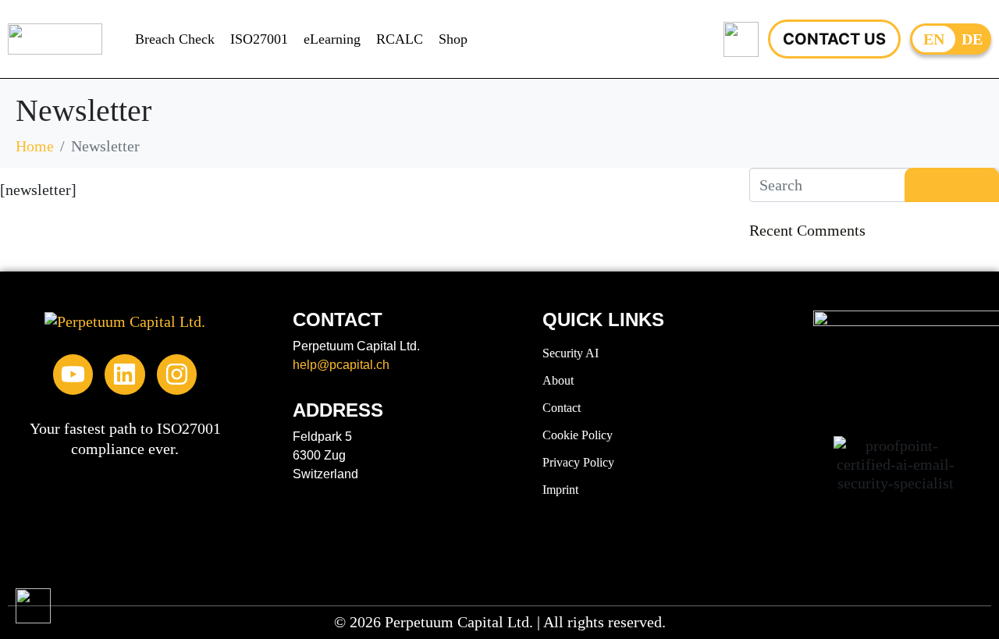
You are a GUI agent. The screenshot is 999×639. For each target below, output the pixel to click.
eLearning (332, 39)
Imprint (560, 489)
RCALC (399, 39)
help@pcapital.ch (341, 364)
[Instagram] (177, 374)
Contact (561, 407)
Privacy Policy (578, 462)
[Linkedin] (124, 374)
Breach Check (175, 39)
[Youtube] (73, 374)
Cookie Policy (577, 435)
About (558, 380)
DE (972, 39)
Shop (453, 39)
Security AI (570, 353)
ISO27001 (259, 39)
